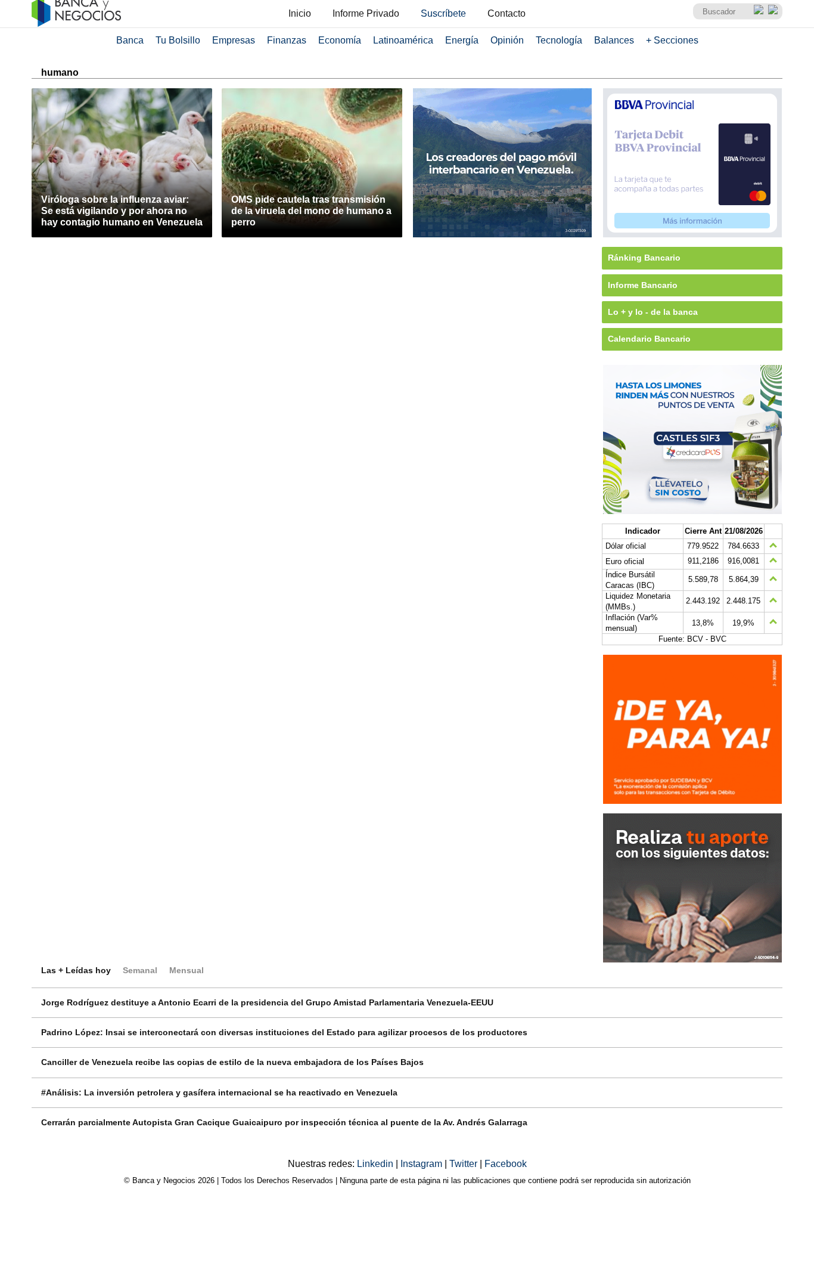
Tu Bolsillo (178, 40)
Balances (614, 40)
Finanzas (286, 40)
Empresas (233, 40)
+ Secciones (672, 40)
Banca (130, 40)
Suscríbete (443, 13)
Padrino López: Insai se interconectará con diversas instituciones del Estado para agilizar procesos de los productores (284, 1032)
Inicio (299, 13)
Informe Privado (366, 13)
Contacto (506, 13)
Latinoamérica (403, 40)
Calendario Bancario (649, 338)
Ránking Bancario (644, 257)
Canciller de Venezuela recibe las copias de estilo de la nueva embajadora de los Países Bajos (232, 1062)
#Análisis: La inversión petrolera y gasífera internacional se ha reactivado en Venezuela (219, 1092)
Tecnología (559, 40)
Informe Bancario (643, 285)
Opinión (507, 40)
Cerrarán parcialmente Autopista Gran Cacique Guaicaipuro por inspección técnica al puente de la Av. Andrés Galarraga (284, 1122)
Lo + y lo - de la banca (653, 312)
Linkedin (376, 1164)
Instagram (422, 1164)
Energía (462, 40)
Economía (339, 40)
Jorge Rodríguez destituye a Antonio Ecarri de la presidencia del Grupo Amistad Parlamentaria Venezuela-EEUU (267, 1002)
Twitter (464, 1164)
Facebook (505, 1164)
